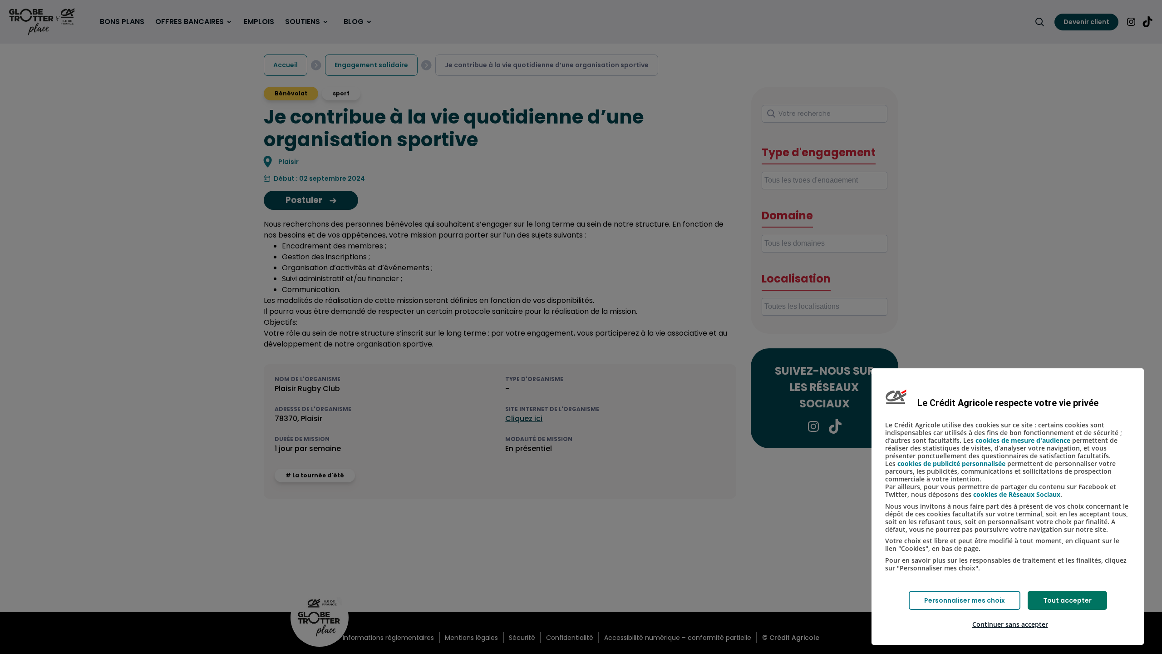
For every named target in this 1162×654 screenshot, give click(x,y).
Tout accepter (1067, 600)
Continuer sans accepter (1010, 624)
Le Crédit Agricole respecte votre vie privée (1007, 402)
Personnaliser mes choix (964, 600)
